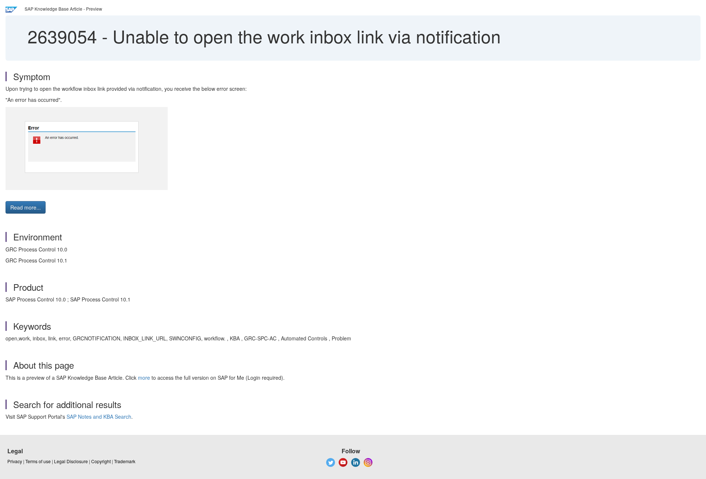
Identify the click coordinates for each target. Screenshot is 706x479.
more (144, 377)
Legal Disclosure (71, 461)
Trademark (124, 461)
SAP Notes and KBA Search (99, 416)
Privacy (14, 461)
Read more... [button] (25, 207)
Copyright (101, 461)
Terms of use (38, 461)
